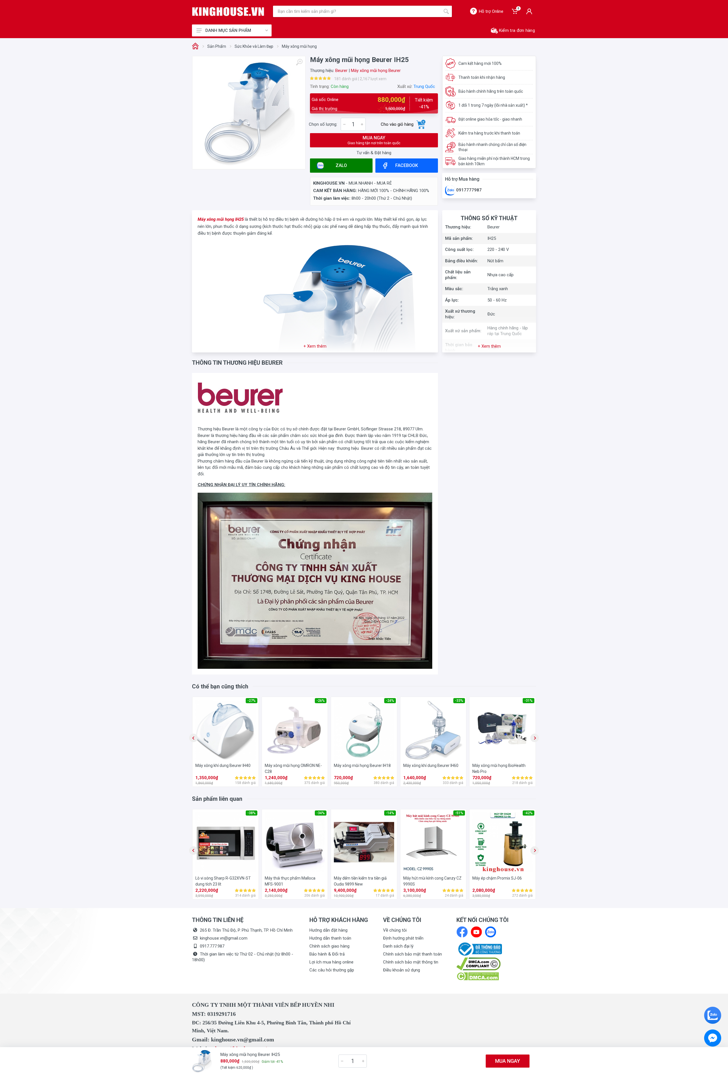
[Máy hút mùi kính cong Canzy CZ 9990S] (433, 842)
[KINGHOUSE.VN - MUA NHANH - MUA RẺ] (228, 11)
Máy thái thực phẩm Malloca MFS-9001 (290, 881)
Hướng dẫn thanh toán (330, 938)
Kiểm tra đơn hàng (517, 30)
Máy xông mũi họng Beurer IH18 (362, 765)
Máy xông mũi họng (299, 46)
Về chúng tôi (395, 930)
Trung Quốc (424, 86)
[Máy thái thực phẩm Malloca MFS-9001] (295, 842)
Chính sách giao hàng (329, 946)
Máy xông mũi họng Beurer (376, 70)
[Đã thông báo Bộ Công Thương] (479, 948)
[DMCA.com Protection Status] (477, 976)
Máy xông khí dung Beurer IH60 (430, 765)
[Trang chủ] (195, 46)
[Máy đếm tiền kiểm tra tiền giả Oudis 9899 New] (364, 842)
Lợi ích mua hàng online (331, 962)
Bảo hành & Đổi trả (327, 954)
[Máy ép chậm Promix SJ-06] (502, 842)
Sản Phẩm (216, 46)
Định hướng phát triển (403, 938)
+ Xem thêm (314, 346)
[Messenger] (712, 1038)
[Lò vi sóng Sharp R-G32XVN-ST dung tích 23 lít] (225, 842)
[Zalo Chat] (712, 1015)
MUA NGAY (374, 140)
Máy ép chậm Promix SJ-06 (497, 878)
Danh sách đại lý (398, 946)
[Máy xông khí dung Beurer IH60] (433, 730)
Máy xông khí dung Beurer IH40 (223, 765)
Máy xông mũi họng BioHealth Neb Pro (499, 768)
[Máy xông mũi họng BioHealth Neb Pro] (502, 730)
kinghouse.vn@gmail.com (223, 938)
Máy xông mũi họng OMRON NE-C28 (293, 768)
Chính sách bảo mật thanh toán (412, 954)
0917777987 (468, 190)
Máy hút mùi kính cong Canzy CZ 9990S (432, 881)
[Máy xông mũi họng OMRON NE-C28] (295, 730)
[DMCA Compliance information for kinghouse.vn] (496, 964)
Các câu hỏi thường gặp (331, 970)
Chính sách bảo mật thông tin (410, 962)
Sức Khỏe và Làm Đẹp (254, 46)
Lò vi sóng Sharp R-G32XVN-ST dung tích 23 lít (223, 881)
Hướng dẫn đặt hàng (328, 930)
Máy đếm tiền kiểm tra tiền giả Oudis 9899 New (360, 881)
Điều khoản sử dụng (401, 970)
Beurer (341, 70)
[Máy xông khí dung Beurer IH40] (225, 730)
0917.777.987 (212, 946)
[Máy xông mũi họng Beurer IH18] (364, 730)
